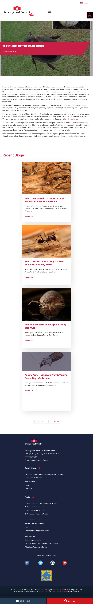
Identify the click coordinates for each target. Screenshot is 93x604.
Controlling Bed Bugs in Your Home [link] (37, 530)
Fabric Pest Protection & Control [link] (36, 547)
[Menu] (49, 11)
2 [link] (38, 422)
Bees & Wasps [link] (30, 536)
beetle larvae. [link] (73, 119)
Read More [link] (29, 217)
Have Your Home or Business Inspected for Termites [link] (44, 474)
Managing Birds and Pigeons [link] (35, 523)
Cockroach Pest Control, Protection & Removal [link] (41, 543)
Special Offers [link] (30, 481)
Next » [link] (56, 422)
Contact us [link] (29, 488)
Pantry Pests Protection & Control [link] (36, 507)
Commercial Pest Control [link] (34, 478)
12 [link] (50, 422)
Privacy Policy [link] (43, 591)
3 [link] (42, 422)
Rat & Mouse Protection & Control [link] (37, 514)
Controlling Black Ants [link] (33, 540)
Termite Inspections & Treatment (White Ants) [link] (41, 503)
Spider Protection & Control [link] (34, 520)
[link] (90, 15)
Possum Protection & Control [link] (35, 510)
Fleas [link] (27, 527)
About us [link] (28, 485)
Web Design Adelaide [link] (60, 591)
